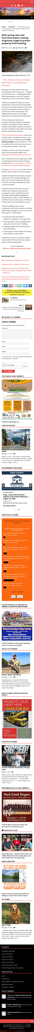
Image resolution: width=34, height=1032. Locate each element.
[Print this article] (17, 285)
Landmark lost (5, 979)
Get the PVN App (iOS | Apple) (9, 965)
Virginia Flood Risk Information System (17, 155)
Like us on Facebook (7, 954)
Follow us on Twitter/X (7, 957)
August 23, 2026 (7, 454)
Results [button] (20, 596)
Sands (4, 451)
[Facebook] (11, 5)
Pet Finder (5, 899)
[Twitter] (15, 5)
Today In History (8, 425)
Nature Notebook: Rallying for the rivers (15, 260)
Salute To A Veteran (9, 649)
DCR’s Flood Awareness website (13, 135)
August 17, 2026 (7, 677)
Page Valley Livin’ (11, 830)
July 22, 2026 (6, 772)
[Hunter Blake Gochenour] (16, 663)
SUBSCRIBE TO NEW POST (8, 951)
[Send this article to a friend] (14, 285)
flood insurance (14, 169)
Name (4, 341)
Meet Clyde (6, 925)
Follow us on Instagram (8, 962)
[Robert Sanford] (4, 1007)
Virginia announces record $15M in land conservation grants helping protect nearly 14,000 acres (16, 270)
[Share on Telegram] (25, 285)
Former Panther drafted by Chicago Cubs (16, 768)
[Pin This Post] (11, 285)
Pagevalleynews (19, 48)
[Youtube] (18, 5)
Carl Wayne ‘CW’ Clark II (8, 987)
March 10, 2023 (7, 48)
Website (4, 351)
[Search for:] (17, 21)
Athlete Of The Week (9, 742)
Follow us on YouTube (7, 959)
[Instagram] (22, 5)
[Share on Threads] (30, 285)
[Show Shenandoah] (15, 509)
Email (3, 346)
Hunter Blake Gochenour (11, 675)
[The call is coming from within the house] (4, 997)
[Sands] (16, 439)
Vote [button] (13, 596)
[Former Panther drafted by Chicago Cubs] (16, 756)
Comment (4, 328)
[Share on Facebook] (3, 285)
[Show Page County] (17, 509)
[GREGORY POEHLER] (4, 1014)
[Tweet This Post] (6, 285)
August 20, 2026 (7, 927)
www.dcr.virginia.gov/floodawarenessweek (18, 248)
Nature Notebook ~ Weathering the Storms (13, 981)
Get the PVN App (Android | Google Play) (12, 968)
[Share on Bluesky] (28, 285)
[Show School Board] (18, 509)
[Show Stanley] (20, 509)
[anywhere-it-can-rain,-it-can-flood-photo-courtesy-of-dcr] (17, 71)
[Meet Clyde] (16, 913)
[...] (17, 462)
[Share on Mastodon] (22, 285)
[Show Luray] (13, 509)
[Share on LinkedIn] (8, 285)
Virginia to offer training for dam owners (15, 264)
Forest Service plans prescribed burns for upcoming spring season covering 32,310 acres (16, 279)
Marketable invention (7, 984)
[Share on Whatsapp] (19, 285)
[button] (32, 1)
